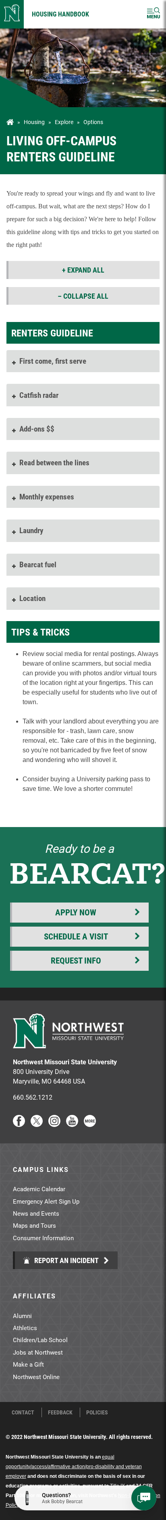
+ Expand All (83, 270)
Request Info (76, 960)
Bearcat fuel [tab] (37, 564)
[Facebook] (19, 1124)
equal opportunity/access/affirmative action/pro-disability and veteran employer (74, 1466)
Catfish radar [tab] (38, 395)
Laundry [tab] (31, 530)
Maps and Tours (34, 1225)
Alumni (22, 1316)
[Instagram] (54, 1124)
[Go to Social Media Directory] (90, 1124)
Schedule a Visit (76, 936)
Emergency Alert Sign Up (46, 1201)
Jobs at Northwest (38, 1352)
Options (93, 122)
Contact (23, 1412)
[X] (37, 1124)
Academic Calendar (39, 1189)
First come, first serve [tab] (52, 361)
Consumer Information (43, 1238)
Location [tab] (32, 598)
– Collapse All (83, 296)
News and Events (36, 1213)
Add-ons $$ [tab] (36, 429)
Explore (64, 122)
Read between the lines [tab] (54, 462)
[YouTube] (72, 1124)
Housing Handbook (60, 14)
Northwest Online (36, 1377)
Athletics (25, 1328)
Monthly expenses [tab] (46, 496)
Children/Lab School (40, 1340)
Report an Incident (66, 1260)
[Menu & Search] (153, 14)
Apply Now (75, 912)
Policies (97, 1412)
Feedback (60, 1412)
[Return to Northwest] (12, 14)
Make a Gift (28, 1364)
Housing (34, 122)
